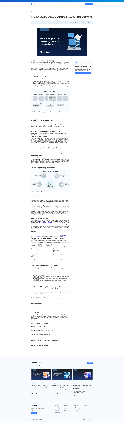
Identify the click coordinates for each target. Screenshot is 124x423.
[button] (42, 4)
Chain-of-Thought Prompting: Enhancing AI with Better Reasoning (49, 222)
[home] (34, 4)
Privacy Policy (91, 419)
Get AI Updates (83, 73)
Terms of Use (84, 419)
